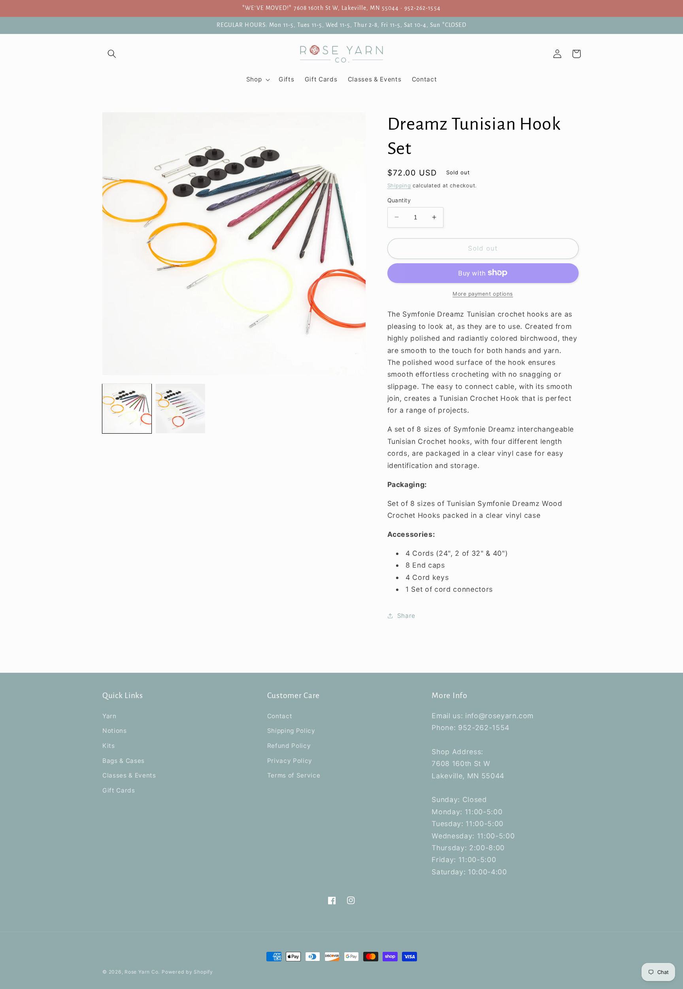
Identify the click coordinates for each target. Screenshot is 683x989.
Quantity (399, 199)
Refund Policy (289, 745)
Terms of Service (294, 775)
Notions (114, 730)
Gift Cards (118, 790)
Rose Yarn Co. (142, 972)
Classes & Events (129, 775)
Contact (279, 716)
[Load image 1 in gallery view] (126, 408)
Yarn (109, 716)
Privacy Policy (289, 760)
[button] (111, 53)
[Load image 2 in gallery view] (180, 408)
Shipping (399, 185)
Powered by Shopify (187, 972)
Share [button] (406, 615)
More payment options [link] (483, 293)
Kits (108, 745)
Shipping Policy (291, 730)
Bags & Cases (123, 760)
